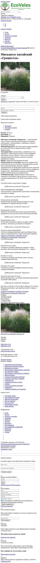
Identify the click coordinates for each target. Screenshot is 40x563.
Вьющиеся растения (11, 368)
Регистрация (16, 485)
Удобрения (8, 387)
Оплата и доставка (11, 36)
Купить (4, 99)
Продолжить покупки (8, 554)
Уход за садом (9, 403)
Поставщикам (9, 425)
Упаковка (8, 37)
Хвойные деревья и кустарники (15, 389)
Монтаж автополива (11, 399)
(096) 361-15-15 (6, 344)
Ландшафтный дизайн (12, 397)
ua (5, 25)
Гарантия (8, 430)
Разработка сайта (6, 449)
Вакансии (8, 428)
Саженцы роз (9, 380)
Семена (7, 384)
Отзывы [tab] (7, 129)
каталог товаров (6, 29)
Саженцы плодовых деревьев (14, 378)
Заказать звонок (6, 20)
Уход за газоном (10, 401)
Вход (3, 483)
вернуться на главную (8, 537)
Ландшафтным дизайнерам (14, 427)
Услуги (7, 34)
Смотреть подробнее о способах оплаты (14, 235)
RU (9, 561)
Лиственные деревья (11, 371)
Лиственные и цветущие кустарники (17, 373)
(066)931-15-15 (16, 17)
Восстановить (6, 520)
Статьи (7, 432)
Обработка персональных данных (15, 445)
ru (5, 24)
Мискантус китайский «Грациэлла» (12, 334)
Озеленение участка (11, 404)
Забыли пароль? (6, 485)
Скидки (7, 41)
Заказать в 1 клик (7, 101)
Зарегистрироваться (7, 504)
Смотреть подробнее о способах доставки (14, 291)
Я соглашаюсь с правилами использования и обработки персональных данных (17, 501)
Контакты (8, 43)
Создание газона (10, 396)
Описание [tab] (8, 126)
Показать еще (6, 300)
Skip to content (5, 1)
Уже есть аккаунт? (7, 506)
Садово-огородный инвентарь (15, 377)
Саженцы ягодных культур (13, 382)
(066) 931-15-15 (6, 346)
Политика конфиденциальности (11, 444)
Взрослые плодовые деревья (14, 366)
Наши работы (9, 406)
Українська (4, 561)
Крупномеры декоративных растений (17, 370)
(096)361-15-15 (5, 17)
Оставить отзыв (6, 297)
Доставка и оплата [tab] (11, 127)
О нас (6, 32)
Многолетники (10, 375)
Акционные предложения (13, 364)
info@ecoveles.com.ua (8, 351)
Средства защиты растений (14, 385)
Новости (7, 39)
